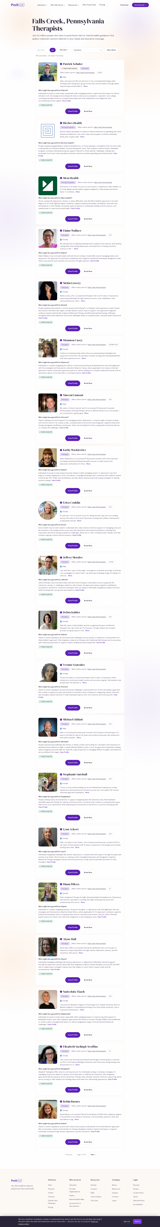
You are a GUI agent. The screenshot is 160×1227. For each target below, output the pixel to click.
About (114, 1185)
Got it (137, 1221)
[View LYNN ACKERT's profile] (47, 837)
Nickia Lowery (72, 283)
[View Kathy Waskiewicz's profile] (47, 457)
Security (136, 1185)
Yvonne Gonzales (74, 665)
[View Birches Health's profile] (47, 130)
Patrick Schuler (73, 64)
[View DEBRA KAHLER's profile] (47, 620)
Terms (135, 1197)
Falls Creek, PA (46, 105)
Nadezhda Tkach (74, 991)
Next (93, 1155)
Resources (72, 5)
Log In (114, 1200)
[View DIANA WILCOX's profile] (47, 892)
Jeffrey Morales (73, 557)
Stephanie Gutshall (75, 774)
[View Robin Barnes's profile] (47, 1109)
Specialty (64, 50)
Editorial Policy (139, 1200)
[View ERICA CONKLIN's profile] (47, 510)
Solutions (41, 5)
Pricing (102, 5)
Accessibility (138, 1204)
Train (50, 1185)
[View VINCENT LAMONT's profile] (47, 402)
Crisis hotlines (96, 1197)
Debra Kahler (71, 612)
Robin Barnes (71, 1101)
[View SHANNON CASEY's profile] (47, 348)
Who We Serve (57, 5)
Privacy (136, 1189)
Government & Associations (75, 1204)
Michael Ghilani (73, 719)
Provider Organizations (74, 1190)
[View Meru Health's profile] (47, 185)
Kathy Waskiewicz (74, 450)
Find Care (124, 5)
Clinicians (72, 1185)
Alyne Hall (69, 939)
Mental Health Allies (76, 1199)
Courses (94, 1189)
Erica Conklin (71, 502)
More (86, 86)
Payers (71, 1195)
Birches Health (72, 123)
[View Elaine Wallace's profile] (47, 238)
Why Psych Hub (89, 5)
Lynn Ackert (71, 829)
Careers (115, 1193)
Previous (68, 1155)
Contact (115, 1197)
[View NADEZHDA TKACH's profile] (47, 999)
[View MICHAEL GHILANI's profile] (47, 727)
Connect (51, 1197)
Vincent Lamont (73, 395)
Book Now (88, 111)
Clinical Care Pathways (53, 1201)
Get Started (139, 5)
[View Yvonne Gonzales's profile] (47, 672)
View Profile (66, 101)
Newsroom (116, 1189)
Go (53, 50)
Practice (51, 1189)
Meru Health (71, 178)
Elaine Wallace (72, 230)
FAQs (92, 1193)
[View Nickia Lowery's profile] (47, 290)
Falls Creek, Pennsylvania (85, 73)
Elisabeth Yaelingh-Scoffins (80, 1046)
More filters (111, 50)
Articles (93, 1185)
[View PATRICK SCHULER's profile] (47, 71)
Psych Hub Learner (69, 68)
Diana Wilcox (71, 884)
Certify (50, 1193)
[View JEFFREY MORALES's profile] (47, 565)
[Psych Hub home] (17, 5)
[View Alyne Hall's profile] (47, 946)
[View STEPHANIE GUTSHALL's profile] (47, 782)
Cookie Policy (138, 1193)
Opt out (127, 1221)
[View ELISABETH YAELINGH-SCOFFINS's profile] (47, 1054)
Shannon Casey (73, 340)
